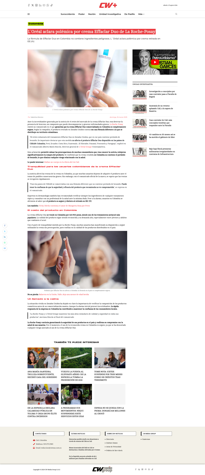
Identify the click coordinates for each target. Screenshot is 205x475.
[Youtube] (44, 5)
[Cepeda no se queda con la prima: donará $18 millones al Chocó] (109, 339)
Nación (92, 14)
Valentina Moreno (37, 117)
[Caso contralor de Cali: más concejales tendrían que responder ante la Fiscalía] (140, 123)
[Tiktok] (51, 5)
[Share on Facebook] (4, 225)
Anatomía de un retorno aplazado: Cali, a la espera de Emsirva (161, 108)
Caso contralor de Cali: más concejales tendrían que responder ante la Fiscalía (160, 123)
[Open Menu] (29, 14)
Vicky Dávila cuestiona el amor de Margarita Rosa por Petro (64, 206)
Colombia (35, 24)
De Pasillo (129, 14)
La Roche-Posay (116, 124)
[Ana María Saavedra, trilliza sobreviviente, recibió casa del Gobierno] (43, 302)
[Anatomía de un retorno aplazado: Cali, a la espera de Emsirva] (140, 109)
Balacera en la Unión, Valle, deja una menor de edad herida (64, 239)
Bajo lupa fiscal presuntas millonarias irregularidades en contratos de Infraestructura (162, 151)
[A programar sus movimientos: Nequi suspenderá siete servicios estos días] (76, 339)
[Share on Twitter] (4, 231)
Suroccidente (68, 14)
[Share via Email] (4, 248)
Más (140, 14)
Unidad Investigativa (110, 14)
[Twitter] (32, 5)
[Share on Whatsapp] (4, 242)
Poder (81, 14)
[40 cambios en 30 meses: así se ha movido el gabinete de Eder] (140, 138)
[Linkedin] (40, 5)
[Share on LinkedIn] (4, 237)
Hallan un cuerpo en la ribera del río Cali (61, 162)
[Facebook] (29, 5)
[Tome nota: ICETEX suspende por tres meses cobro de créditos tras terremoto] (109, 302)
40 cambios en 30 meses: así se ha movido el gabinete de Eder (162, 135)
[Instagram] (36, 5)
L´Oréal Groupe (85, 147)
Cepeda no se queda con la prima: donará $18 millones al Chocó (109, 356)
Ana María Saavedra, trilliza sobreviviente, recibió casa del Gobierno (42, 319)
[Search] (176, 14)
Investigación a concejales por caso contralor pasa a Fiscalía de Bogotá (163, 94)
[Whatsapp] (48, 5)
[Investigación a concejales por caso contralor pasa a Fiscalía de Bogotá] (140, 95)
